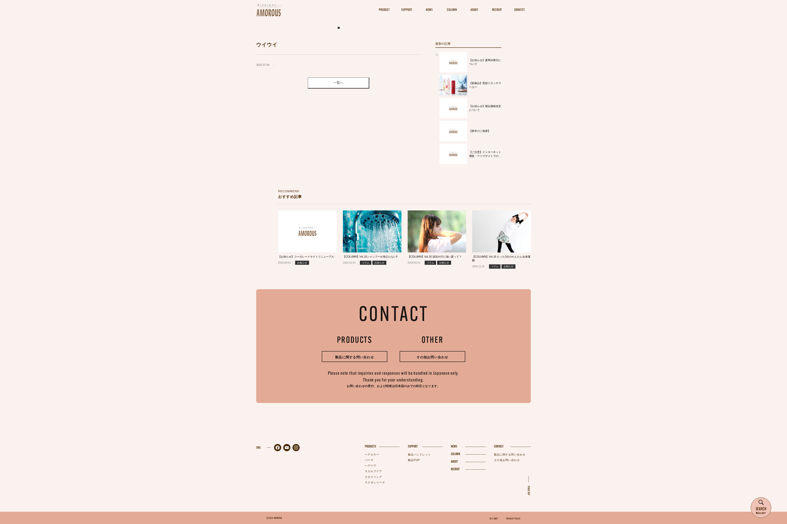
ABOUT (454, 461)
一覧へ (338, 82)
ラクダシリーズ (375, 482)
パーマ (369, 460)
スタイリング (373, 476)
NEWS (454, 446)
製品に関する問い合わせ (354, 357)
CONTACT (499, 446)
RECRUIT (455, 469)
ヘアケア (370, 465)
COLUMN (455, 454)
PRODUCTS (370, 446)
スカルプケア (373, 471)
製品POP (414, 460)
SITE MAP (493, 519)
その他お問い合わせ (432, 357)
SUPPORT (413, 446)
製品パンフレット (419, 454)
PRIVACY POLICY (513, 519)
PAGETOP (528, 490)
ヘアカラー (372, 454)
